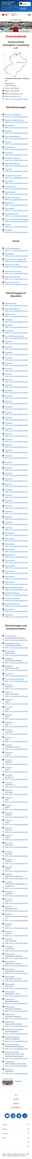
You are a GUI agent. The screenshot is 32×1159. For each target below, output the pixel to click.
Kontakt (4, 1154)
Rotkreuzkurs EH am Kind (13, 271)
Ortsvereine (8, 341)
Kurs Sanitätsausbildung (12, 248)
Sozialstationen (10, 609)
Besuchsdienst (9, 125)
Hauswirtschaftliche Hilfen (13, 176)
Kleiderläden (9, 320)
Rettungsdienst (9, 208)
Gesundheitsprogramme (12, 163)
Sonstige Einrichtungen (12, 593)
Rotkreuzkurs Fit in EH (12, 282)
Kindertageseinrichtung (12, 309)
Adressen (18, 1081)
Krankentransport (10, 187)
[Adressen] (7, 1081)
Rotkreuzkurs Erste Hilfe (12, 277)
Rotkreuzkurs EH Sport (12, 265)
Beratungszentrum (10, 303)
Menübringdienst (10, 192)
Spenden (8, 225)
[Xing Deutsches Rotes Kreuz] (18, 1115)
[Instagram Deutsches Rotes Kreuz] (13, 1115)
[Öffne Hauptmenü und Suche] (29, 15)
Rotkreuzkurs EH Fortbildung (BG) (15, 259)
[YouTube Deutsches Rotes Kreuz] (7, 1115)
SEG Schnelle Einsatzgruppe (14, 587)
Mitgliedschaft (9, 203)
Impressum (23, 1154)
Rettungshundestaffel (11, 214)
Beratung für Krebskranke (13, 114)
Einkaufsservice (10, 147)
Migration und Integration (13, 197)
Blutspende (8, 131)
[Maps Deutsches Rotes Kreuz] (24, 1115)
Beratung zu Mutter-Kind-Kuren (14, 120)
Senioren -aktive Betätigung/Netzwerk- (17, 219)
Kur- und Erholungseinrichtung (14, 336)
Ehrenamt (8, 142)
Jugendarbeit (9, 181)
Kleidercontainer (10, 314)
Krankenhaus (9, 330)
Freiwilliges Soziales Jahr (13, 158)
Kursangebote (9, 254)
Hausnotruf (8, 169)
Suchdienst (8, 230)
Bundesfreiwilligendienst (12, 136)
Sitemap (9, 1154)
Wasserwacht (9, 615)
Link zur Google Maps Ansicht (18, 99)
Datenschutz (15, 1154)
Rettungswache (10, 533)
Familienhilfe (9, 153)
